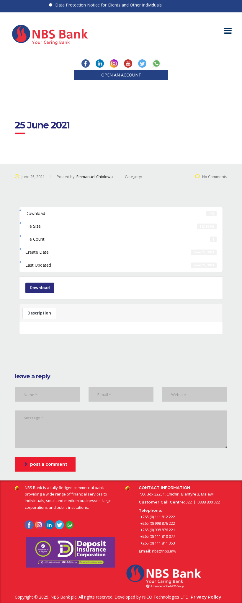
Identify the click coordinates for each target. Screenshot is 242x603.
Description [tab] (39, 313)
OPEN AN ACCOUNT (121, 75)
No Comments (214, 176)
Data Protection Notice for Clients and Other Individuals (103, 5)
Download (40, 287)
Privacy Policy (206, 597)
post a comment (48, 464)
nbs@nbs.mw (164, 551)
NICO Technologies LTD (165, 597)
